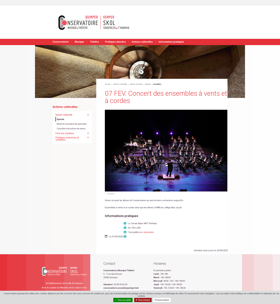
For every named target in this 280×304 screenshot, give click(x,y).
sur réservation (147, 232)
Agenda (147, 84)
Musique (79, 41)
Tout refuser (144, 300)
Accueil (107, 84)
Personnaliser (162, 300)
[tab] (72, 115)
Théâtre (94, 41)
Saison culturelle (136, 84)
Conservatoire (60, 41)
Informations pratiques (171, 41)
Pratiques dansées (115, 41)
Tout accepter (124, 300)
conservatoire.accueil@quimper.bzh (121, 288)
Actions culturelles (142, 41)
